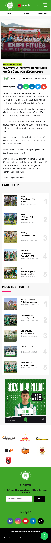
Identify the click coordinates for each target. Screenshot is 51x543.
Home (9, 13)
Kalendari (42, 13)
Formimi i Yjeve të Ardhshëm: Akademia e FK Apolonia (29, 301)
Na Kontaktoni (9, 538)
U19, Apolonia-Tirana (29, 347)
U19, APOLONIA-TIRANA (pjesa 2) (27, 332)
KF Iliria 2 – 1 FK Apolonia (27, 218)
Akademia (24, 251)
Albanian (26, 5)
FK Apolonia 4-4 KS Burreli (28, 200)
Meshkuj (24, 196)
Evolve (37, 531)
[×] (44, 536)
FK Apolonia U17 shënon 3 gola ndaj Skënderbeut (28, 316)
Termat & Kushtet (41, 538)
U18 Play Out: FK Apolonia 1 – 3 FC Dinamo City (27, 254)
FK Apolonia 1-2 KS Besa (28, 236)
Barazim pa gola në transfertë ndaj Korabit (28, 273)
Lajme (25, 13)
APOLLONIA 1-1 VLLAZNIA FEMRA (27, 364)
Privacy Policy (24, 538)
